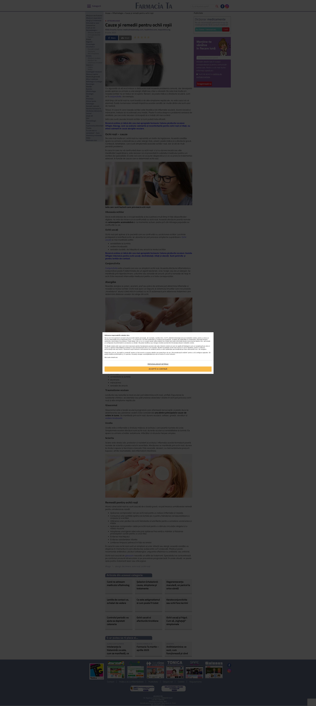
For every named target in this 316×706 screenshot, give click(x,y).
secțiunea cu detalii (131, 343)
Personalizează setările (158, 364)
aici (116, 357)
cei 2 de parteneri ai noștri (117, 338)
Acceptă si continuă (158, 369)
